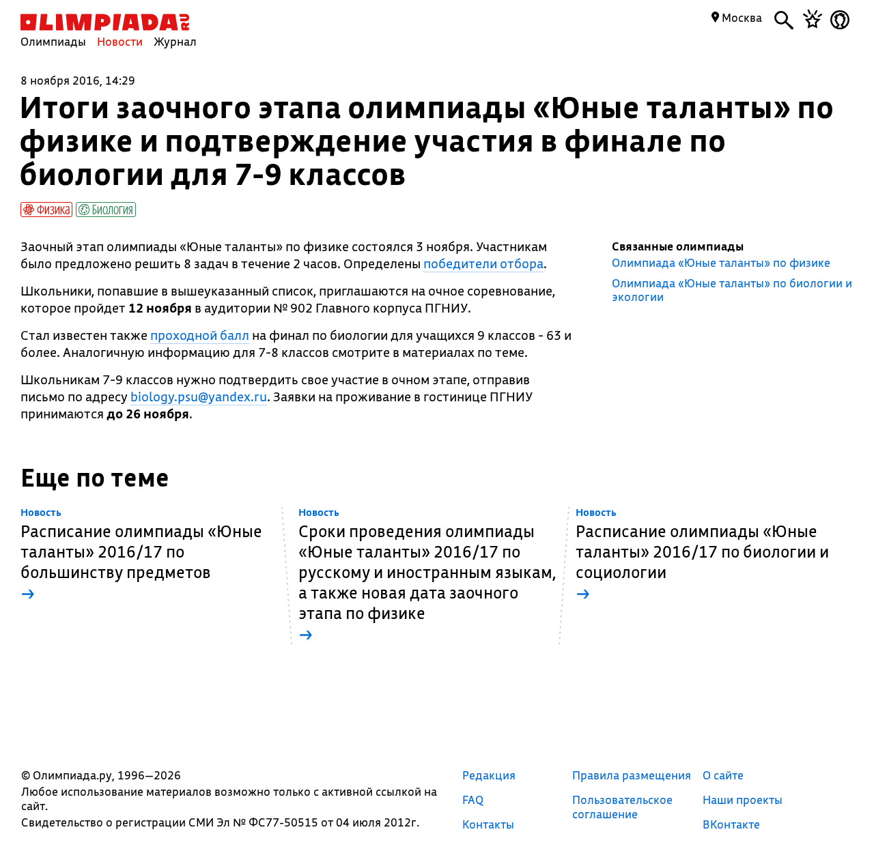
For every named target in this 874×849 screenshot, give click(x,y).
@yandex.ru (198, 396)
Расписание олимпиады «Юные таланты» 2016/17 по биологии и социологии (702, 555)
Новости (120, 41)
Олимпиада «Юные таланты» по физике (721, 263)
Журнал (175, 41)
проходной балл (199, 335)
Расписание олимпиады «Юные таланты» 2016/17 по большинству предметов (141, 555)
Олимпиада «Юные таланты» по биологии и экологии (732, 290)
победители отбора (483, 263)
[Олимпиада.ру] (104, 22)
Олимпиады (53, 41)
